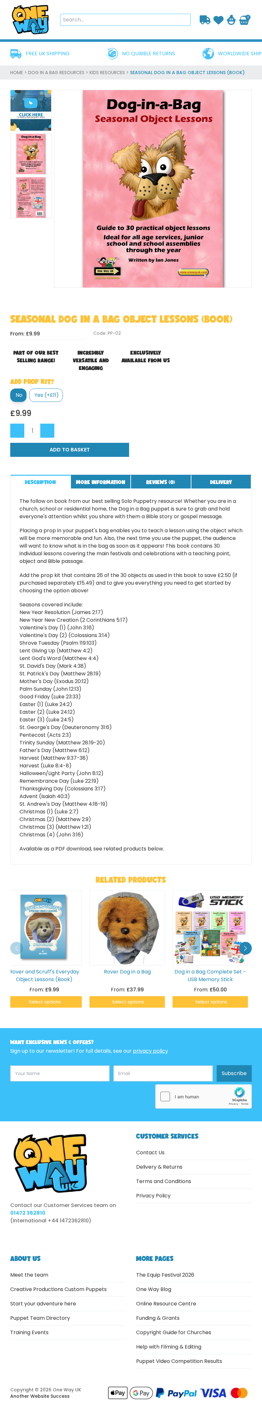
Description (40, 482)
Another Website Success (40, 1396)
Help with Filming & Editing (168, 1346)
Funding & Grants (158, 1318)
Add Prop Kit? (32, 381)
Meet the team (29, 1275)
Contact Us (150, 1152)
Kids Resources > (109, 72)
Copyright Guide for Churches (173, 1332)
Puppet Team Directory (40, 1318)
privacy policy (150, 1051)
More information (100, 482)
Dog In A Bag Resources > (58, 72)
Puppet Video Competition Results (179, 1361)
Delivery (221, 482)
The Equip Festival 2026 (165, 1275)
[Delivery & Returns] (205, 19)
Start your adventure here (43, 1303)
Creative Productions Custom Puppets (58, 1289)
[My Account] (231, 20)
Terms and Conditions (163, 1181)
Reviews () (160, 482)
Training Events (29, 1332)
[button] (245, 948)
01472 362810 (27, 1213)
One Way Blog (153, 1289)
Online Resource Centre (166, 1303)
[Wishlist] (218, 20)
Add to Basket (70, 449)
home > (19, 72)
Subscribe (234, 1073)
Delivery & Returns (159, 1167)
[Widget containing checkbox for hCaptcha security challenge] (203, 1096)
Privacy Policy (153, 1195)
